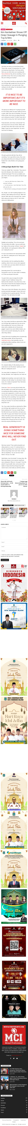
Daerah (2, 1100)
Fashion (3, 29)
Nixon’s (9, 387)
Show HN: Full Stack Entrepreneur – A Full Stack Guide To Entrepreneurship (7, 484)
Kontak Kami (23, 1120)
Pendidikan (3, 1107)
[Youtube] (17, 1058)
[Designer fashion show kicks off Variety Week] (23, 511)
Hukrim (2, 1110)
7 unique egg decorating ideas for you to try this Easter (21, 484)
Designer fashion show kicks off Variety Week (22, 515)
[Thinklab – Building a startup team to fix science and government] (5, 511)
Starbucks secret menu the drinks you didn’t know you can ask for (13, 516)
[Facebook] (11, 1058)
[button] (25, 23)
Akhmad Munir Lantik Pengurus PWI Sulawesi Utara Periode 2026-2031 (18, 1086)
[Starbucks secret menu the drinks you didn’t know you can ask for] (14, 511)
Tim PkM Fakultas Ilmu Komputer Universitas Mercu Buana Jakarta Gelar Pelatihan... (18, 1070)
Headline (3, 1098)
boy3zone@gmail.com (17, 1055)
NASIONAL (3, 1103)
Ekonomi (3, 1105)
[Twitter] (14, 1058)
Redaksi (4, 40)
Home (2, 26)
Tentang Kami (16, 1120)
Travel (2, 1112)
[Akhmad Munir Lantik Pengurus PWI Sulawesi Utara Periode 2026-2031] (5, 1087)
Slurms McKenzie (6, 74)
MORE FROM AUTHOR (19, 505)
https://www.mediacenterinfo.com (14, 500)
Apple (11, 513)
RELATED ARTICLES (8, 505)
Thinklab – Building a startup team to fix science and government (5, 516)
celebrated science (6, 340)
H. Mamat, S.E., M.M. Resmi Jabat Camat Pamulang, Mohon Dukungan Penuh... (18, 1078)
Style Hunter (6, 26)
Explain (21, 246)
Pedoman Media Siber (6, 1120)
